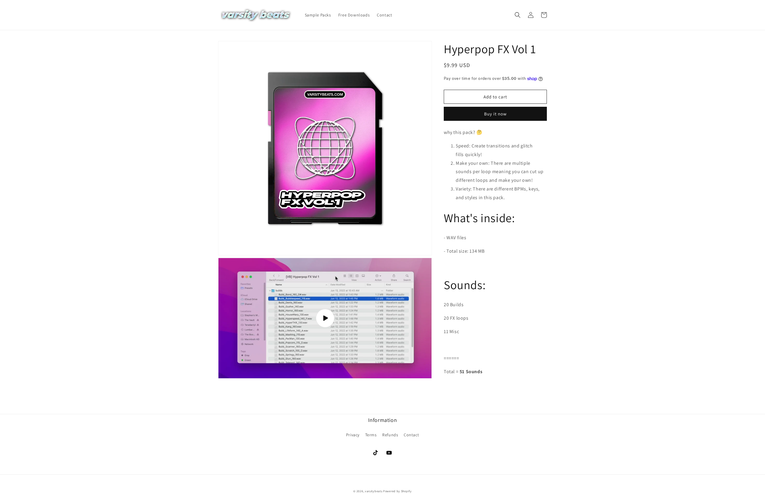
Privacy (352, 434)
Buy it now (495, 114)
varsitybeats (373, 491)
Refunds (390, 434)
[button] (517, 15)
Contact (411, 434)
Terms (371, 434)
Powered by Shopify (397, 491)
